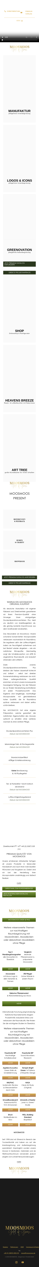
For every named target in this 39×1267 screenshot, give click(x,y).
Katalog (5, 1247)
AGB (22, 1247)
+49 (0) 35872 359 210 (11, 1253)
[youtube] (22, 1262)
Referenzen (14, 1247)
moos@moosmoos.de (28, 1253)
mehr (19, 883)
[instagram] (16, 1262)
